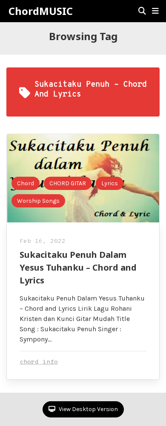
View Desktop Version (87, 409)
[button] (155, 11)
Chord (25, 183)
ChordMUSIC (41, 11)
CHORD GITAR (67, 183)
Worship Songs (38, 200)
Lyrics (109, 183)
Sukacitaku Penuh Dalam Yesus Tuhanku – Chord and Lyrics (78, 267)
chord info (39, 362)
